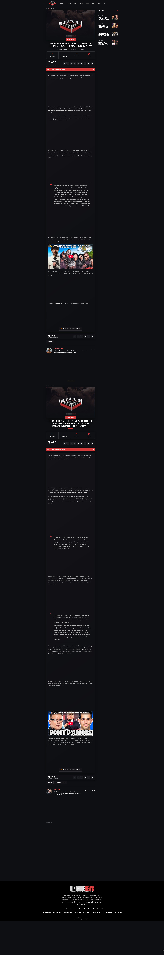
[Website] (85, 790)
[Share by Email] (92, 336)
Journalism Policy (97, 912)
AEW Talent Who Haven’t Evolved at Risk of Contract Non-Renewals (103, 34)
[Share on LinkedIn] (81, 336)
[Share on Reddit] (88, 336)
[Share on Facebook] (74, 336)
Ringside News (59, 303)
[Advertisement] (57, 171)
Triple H (50, 782)
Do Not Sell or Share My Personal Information (82, 919)
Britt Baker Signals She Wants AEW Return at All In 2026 (103, 26)
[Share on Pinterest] (85, 336)
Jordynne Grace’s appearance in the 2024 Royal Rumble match (70, 492)
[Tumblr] (84, 909)
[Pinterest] (78, 63)
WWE (69, 3)
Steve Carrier (62, 429)
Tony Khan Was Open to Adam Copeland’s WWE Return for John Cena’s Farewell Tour (103, 18)
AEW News (52, 8)
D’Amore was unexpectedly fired (77, 649)
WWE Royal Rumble (60, 782)
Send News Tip (46, 912)
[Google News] (71, 63)
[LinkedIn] (74, 63)
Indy (100, 3)
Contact (86, 912)
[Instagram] (85, 63)
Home (62, 3)
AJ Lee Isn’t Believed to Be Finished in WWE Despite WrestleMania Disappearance (102, 43)
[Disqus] (70, 844)
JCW (93, 3)
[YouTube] (81, 63)
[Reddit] (92, 63)
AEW (75, 3)
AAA (87, 3)
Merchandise (68, 912)
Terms (120, 912)
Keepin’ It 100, (61, 116)
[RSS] (102, 909)
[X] (67, 63)
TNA (81, 3)
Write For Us (57, 912)
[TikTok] (98, 909)
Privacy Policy (111, 912)
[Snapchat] (88, 63)
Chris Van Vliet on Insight (68, 487)
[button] (105, 3)
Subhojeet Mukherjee (62, 49)
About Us (78, 912)
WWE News (52, 386)
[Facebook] (64, 63)
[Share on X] (78, 336)
